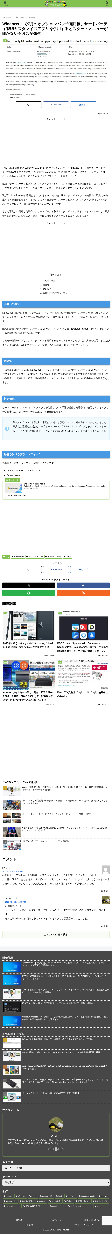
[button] (103, 697)
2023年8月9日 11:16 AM (15, 902)
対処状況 (47, 289)
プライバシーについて (83, 1224)
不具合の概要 (49, 280)
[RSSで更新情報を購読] (83, 593)
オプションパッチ (55, 557)
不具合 (68, 557)
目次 (52, 274)
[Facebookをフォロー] (83, 585)
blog (7, 557)
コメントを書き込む (56, 934)
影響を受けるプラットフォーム (57, 293)
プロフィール (56, 1220)
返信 (106, 891)
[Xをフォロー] (28, 585)
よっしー (56, 1135)
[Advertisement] (56, 141)
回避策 (46, 285)
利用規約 (28, 1224)
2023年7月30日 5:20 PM (12, 871)
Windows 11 (19, 557)
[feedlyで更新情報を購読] (28, 593)
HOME (19, 1220)
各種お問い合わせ (92, 1220)
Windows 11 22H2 (35, 557)
